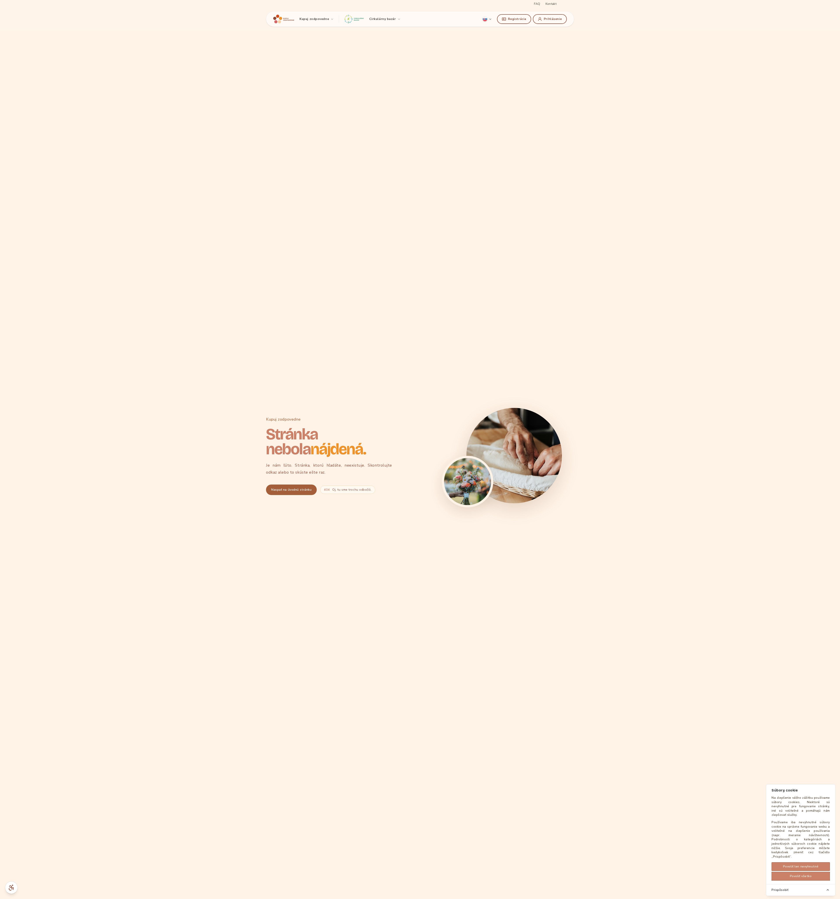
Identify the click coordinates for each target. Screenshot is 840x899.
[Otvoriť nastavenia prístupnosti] (11, 887)
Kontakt (551, 4)
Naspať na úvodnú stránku (291, 490)
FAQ (537, 4)
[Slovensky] (487, 19)
